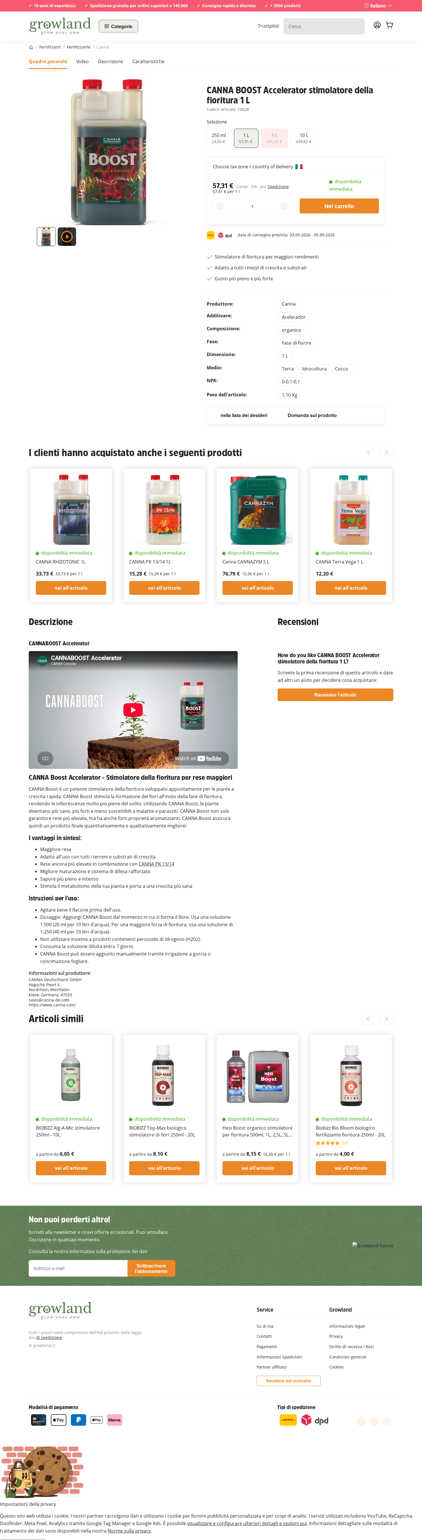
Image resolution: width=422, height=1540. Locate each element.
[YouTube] (374, 1421)
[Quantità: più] (284, 206)
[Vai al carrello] (389, 26)
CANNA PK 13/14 (156, 864)
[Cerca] (357, 26)
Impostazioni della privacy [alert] (28, 1504)
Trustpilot (268, 26)
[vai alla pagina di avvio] (60, 26)
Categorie (121, 26)
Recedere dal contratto (288, 1380)
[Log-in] (377, 27)
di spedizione (49, 1337)
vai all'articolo (71, 588)
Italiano (378, 5)
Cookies (336, 1367)
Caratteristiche (148, 61)
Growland (340, 1310)
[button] (46, 237)
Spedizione (278, 186)
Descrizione (110, 61)
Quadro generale (48, 61)
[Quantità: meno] (220, 206)
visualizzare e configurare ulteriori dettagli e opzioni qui (247, 1523)
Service (265, 1310)
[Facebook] (361, 1421)
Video (82, 61)
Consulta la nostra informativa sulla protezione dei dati (88, 1251)
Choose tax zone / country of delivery (253, 166)
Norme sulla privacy (129, 1531)
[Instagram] (387, 1421)
